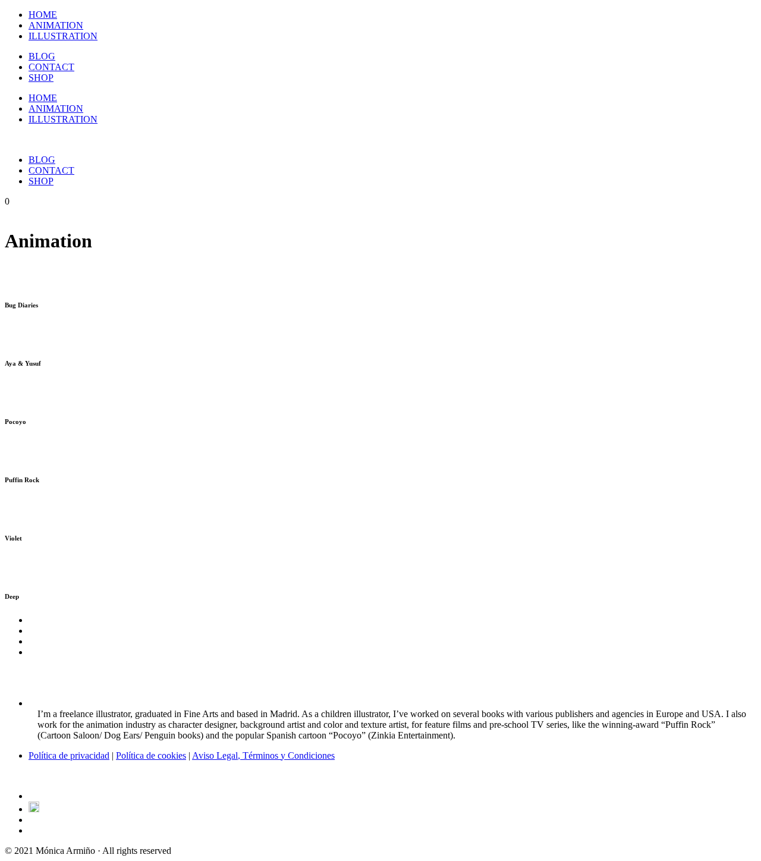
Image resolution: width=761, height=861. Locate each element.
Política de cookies (151, 755)
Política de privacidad (69, 755)
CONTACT (51, 67)
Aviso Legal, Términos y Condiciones (263, 755)
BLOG (42, 56)
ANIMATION (56, 25)
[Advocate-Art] (34, 809)
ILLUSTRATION (63, 36)
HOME (43, 15)
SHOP (41, 78)
